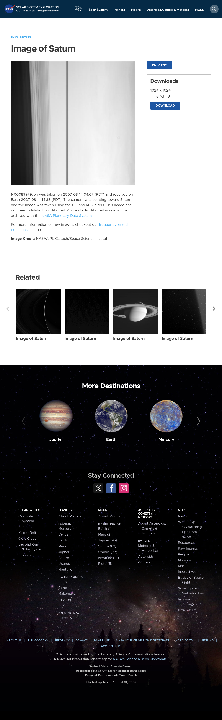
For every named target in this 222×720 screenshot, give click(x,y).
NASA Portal (185, 640)
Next (214, 308)
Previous (7, 308)
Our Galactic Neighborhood (37, 12)
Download (165, 105)
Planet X (65, 618)
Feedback (62, 640)
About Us (14, 640)
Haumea (65, 599)
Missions (184, 560)
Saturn (63, 558)
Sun (21, 527)
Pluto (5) (105, 563)
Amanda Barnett (121, 666)
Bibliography (38, 640)
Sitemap (207, 640)
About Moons (109, 516)
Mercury (166, 440)
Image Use (102, 640)
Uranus (64, 563)
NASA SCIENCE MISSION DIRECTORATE (142, 640)
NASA (10, 9)
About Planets (70, 516)
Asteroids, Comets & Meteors (146, 514)
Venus (63, 534)
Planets (65, 510)
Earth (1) (105, 528)
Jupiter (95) (107, 540)
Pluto (62, 582)
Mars (62, 546)
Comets (144, 562)
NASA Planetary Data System (67, 216)
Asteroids (146, 556)
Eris (61, 605)
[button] (199, 10)
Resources (186, 542)
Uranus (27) (107, 552)
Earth (111, 440)
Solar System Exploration (37, 6)
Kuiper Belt (27, 532)
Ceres (63, 587)
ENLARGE (159, 65)
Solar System (29, 510)
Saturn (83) (107, 546)
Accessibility (111, 646)
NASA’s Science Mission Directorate (140, 659)
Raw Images (21, 36)
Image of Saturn (31, 339)
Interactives (187, 571)
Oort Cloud (27, 538)
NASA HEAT (188, 610)
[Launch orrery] (78, 10)
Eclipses (24, 555)
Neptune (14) (108, 558)
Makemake (66, 593)
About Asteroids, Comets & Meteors (152, 528)
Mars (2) (105, 534)
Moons (103, 510)
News (182, 516)
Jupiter (56, 440)
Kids (181, 566)
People (183, 554)
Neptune (65, 569)
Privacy (82, 640)
